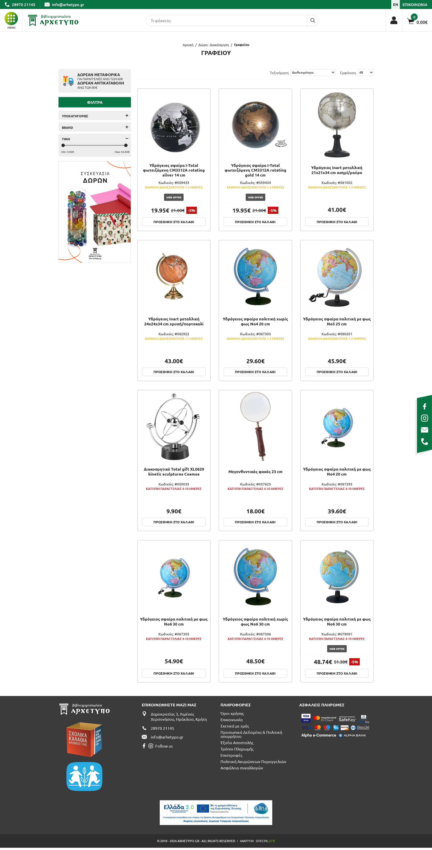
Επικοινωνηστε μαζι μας (169, 705)
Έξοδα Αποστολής (236, 743)
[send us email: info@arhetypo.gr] (424, 429)
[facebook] (424, 406)
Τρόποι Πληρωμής (237, 749)
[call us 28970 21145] (424, 441)
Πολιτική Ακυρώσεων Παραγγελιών (253, 761)
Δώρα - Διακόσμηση (213, 44)
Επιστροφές (231, 755)
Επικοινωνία (231, 720)
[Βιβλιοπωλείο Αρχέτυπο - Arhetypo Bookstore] (53, 20)
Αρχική (188, 44)
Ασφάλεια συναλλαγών (241, 768)
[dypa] (216, 812)
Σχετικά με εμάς (234, 726)
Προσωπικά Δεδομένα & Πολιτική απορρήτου (251, 734)
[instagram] (424, 418)
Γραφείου (241, 44)
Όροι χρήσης (232, 713)
